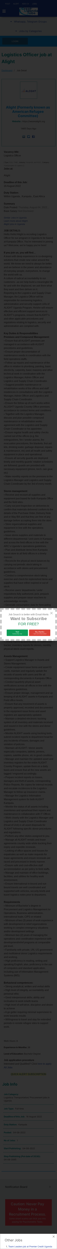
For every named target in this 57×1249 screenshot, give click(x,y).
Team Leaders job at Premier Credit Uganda (30, 1246)
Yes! (17, 633)
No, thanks (39, 633)
